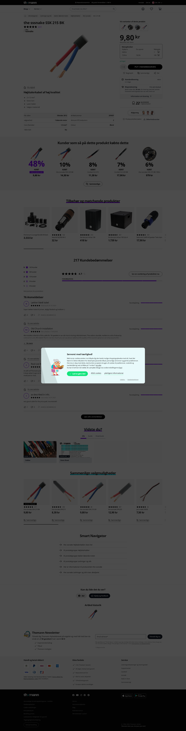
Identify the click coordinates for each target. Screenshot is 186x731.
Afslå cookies (96, 373)
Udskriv (122, 379)
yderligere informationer (114, 373)
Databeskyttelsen (132, 379)
